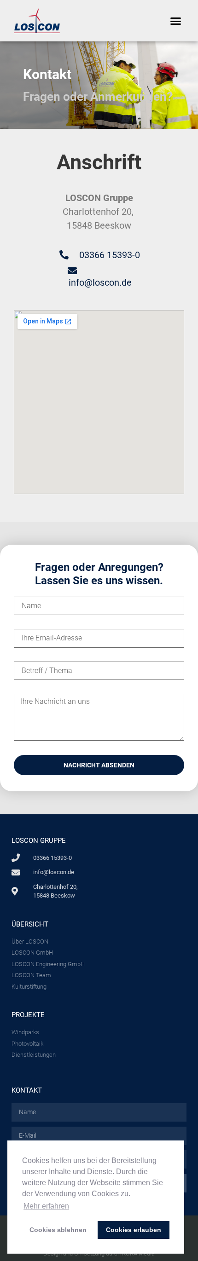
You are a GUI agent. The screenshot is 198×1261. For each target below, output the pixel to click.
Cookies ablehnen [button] (58, 1229)
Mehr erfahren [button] (46, 1206)
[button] (176, 20)
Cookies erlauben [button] (133, 1229)
